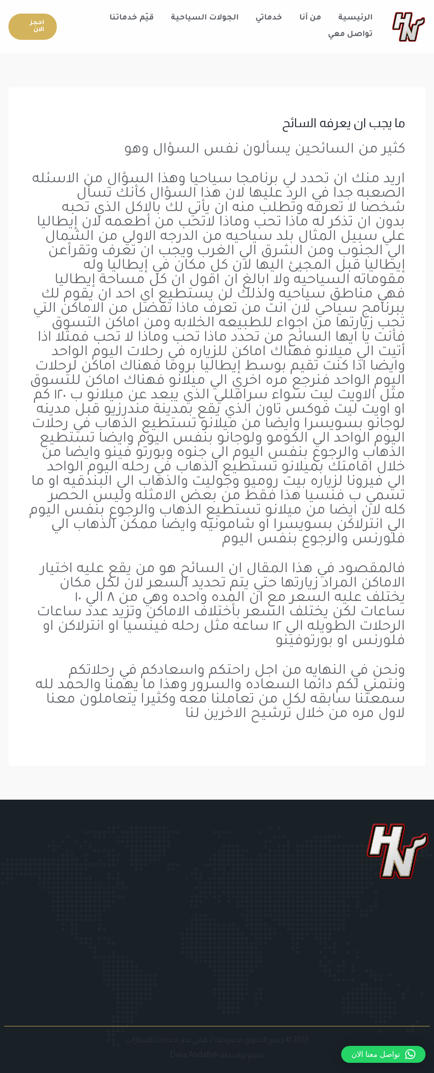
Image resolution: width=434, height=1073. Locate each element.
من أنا (310, 18)
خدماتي (269, 18)
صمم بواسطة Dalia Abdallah (217, 1055)
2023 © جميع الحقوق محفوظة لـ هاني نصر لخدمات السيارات (217, 1039)
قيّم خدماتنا (131, 18)
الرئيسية (355, 18)
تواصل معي (350, 35)
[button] (32, 27)
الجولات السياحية (205, 18)
